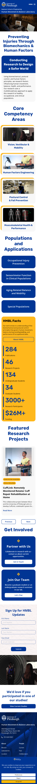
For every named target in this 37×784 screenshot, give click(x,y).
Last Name (5, 628)
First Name (5, 619)
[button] (9, 521)
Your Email (5, 638)
